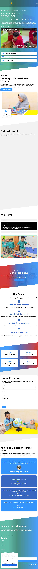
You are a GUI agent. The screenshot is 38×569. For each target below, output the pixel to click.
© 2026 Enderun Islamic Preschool (7, 535)
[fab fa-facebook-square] (29, 564)
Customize (5, 563)
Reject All (13, 563)
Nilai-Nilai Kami (6, 223)
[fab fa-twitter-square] (31, 564)
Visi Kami (4, 220)
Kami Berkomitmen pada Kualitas (9, 231)
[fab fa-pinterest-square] (36, 564)
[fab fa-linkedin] (33, 564)
